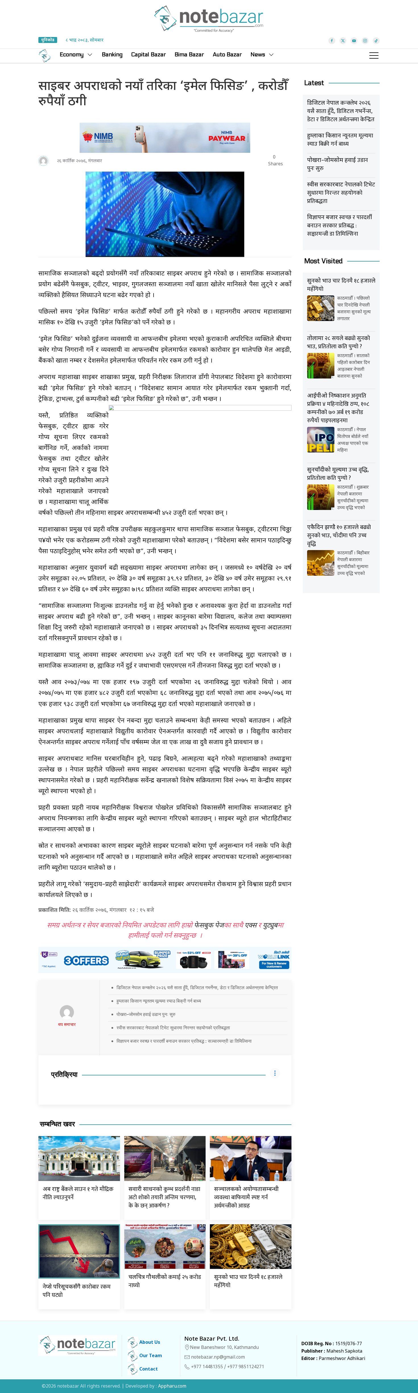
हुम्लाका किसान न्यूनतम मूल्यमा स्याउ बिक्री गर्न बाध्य (159, 1001)
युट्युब (270, 925)
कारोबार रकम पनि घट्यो (77, 1291)
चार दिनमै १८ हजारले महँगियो (248, 1281)
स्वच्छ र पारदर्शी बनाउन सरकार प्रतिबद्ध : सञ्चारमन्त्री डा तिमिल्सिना (339, 226)
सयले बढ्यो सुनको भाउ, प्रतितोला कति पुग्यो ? (338, 342)
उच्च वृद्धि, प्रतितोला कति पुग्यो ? (338, 474)
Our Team (150, 1356)
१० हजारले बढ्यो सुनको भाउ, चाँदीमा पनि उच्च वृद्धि (339, 535)
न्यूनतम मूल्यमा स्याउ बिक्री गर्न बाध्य (340, 140)
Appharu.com (172, 1387)
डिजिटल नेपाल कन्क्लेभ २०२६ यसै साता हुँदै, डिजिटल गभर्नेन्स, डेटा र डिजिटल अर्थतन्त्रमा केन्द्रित (197, 987)
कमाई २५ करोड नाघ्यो (165, 1281)
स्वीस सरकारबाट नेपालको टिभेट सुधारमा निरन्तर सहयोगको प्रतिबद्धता (173, 1027)
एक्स (250, 925)
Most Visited (323, 261)
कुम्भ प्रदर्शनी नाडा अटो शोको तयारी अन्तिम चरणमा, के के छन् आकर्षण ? (164, 1197)
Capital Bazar (148, 54)
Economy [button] (72, 54)
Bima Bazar (189, 54)
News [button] (258, 54)
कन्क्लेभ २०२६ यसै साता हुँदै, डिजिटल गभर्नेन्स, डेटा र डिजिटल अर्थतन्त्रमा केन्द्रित (340, 111)
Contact (148, 1370)
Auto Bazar (227, 54)
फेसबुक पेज (209, 925)
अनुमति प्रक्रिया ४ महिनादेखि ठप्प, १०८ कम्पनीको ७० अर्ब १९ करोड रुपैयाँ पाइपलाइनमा (338, 408)
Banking (112, 54)
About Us (149, 1343)
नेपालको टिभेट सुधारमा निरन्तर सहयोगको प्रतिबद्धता (341, 193)
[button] (374, 56)
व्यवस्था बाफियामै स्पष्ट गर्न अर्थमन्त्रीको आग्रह (246, 1198)
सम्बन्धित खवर (57, 1124)
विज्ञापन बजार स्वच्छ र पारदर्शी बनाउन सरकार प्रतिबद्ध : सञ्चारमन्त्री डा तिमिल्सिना (184, 1041)
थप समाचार (67, 1025)
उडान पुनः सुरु (337, 164)
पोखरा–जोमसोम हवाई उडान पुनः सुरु (146, 1014)
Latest (314, 83)
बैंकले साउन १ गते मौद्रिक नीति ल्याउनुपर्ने (78, 1193)
